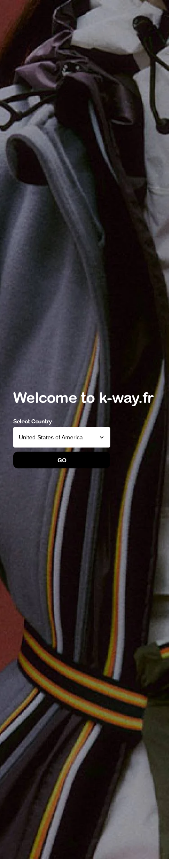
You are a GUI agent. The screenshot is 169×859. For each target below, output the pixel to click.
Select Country (32, 421)
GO (61, 460)
